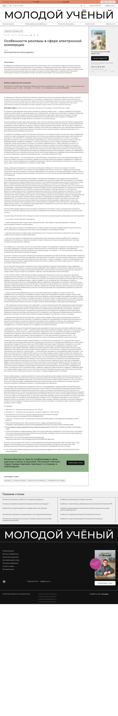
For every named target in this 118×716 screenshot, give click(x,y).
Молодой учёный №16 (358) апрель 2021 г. (100, 52)
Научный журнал (8, 24)
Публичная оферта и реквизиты (47, 594)
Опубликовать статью (108, 2)
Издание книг (111, 24)
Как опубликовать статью (11, 560)
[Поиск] (81, 5)
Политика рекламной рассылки (47, 601)
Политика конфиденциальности (47, 599)
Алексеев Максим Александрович (19, 52)
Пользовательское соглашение (47, 596)
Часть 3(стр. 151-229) (98, 67)
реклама (8, 480)
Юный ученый (90, 24)
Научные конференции (10, 554)
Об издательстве (8, 569)
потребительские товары (56, 480)
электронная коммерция (36, 480)
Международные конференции (36, 24)
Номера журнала (8, 551)
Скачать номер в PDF (100, 58)
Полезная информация (10, 563)
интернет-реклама (19, 480)
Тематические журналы (66, 24)
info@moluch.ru (110, 5)
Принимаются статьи (95, 563)
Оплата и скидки (8, 566)
